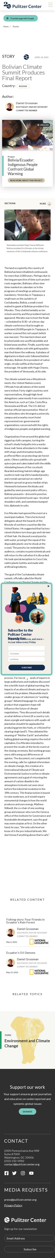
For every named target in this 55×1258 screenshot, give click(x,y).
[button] (27, 634)
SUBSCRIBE (27, 667)
